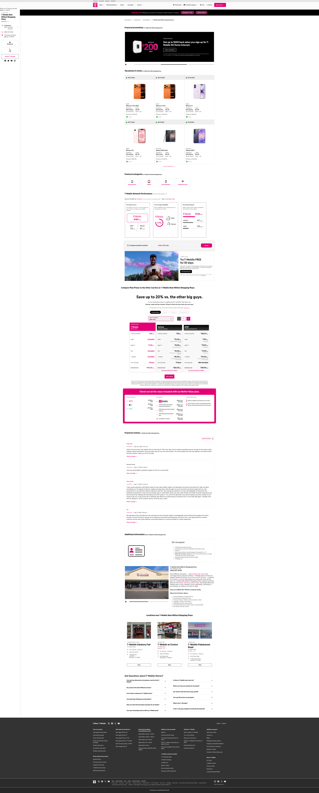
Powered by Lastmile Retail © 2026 (159, 790)
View (139, 665)
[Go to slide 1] (134, 65)
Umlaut (139, 199)
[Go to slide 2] (161, 65)
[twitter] (8, 61)
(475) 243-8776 (133, 652)
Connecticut (137, 20)
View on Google (132, 456)
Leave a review (206, 438)
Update (206, 245)
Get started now (186, 271)
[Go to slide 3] (188, 65)
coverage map (170, 199)
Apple (181, 583)
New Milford (146, 20)
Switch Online (201, 12)
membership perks (198, 574)
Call (10, 50)
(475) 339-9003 (164, 653)
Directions (10, 43)
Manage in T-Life (187, 12)
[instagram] (15, 61)
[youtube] (12, 61)
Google (196, 583)
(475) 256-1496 (194, 656)
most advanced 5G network (196, 577)
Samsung (187, 583)
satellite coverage (178, 579)
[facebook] (5, 61)
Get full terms (166, 54)
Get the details (169, 48)
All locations (128, 20)
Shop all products (169, 166)
